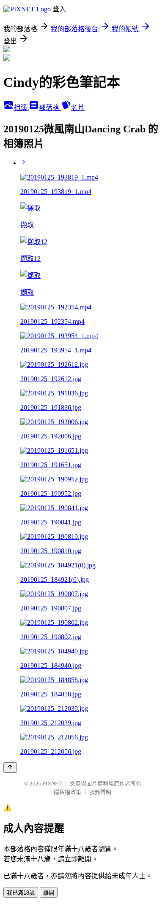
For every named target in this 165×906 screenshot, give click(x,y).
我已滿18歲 (21, 893)
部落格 (50, 107)
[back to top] (10, 767)
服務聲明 (100, 792)
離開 (48, 893)
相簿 (21, 107)
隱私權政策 (67, 792)
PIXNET (52, 783)
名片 (78, 107)
